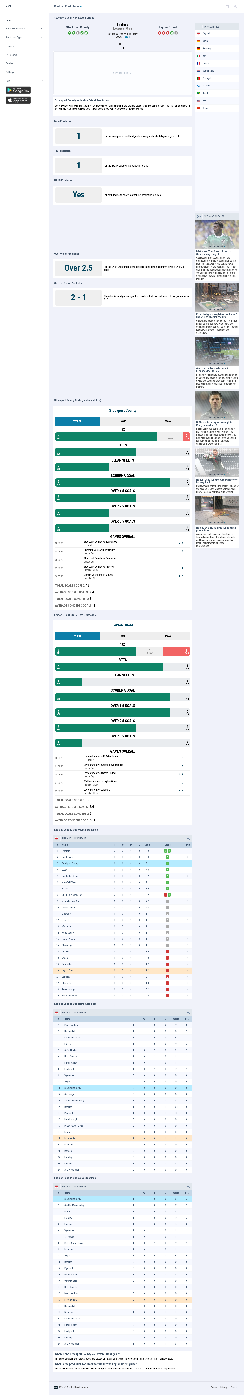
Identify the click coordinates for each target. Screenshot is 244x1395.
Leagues (10, 46)
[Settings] (227, 6)
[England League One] (188, 838)
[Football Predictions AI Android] (24, 90)
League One (80, 838)
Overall (78, 421)
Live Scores (11, 54)
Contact (235, 1387)
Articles (9, 63)
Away (168, 421)
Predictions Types (26, 39)
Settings (10, 72)
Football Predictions (26, 30)
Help (26, 82)
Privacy (223, 1387)
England (66, 838)
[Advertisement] (123, 73)
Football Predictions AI (77, 1387)
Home (9, 20)
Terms (214, 1387)
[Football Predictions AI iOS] (24, 100)
